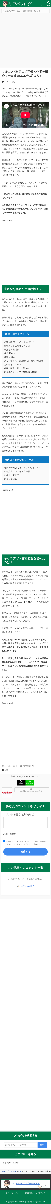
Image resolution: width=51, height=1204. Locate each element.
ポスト (21, 783)
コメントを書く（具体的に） (19, 814)
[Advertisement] (25, 40)
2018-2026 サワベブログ (23, 1202)
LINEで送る (29, 783)
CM (6, 770)
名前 (10, 834)
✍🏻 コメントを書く (25, 886)
